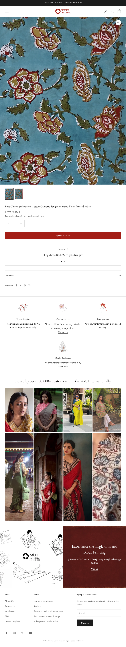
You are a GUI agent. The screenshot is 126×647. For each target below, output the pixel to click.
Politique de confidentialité (46, 621)
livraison (37, 606)
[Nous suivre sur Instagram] (14, 632)
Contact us (63, 332)
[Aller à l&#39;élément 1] (9, 193)
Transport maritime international (48, 611)
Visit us (94, 568)
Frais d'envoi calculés (24, 216)
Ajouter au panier (63, 235)
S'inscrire (85, 623)
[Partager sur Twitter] (20, 285)
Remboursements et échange (47, 616)
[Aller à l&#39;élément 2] (19, 193)
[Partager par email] (29, 285)
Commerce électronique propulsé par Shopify (68, 641)
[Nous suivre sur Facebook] (6, 632)
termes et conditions (43, 601)
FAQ (7, 616)
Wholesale (9, 611)
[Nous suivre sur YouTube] (30, 632)
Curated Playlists (12, 621)
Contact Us (10, 606)
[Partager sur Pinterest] (25, 285)
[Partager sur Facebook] (16, 285)
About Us (9, 601)
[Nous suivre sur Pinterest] (22, 632)
